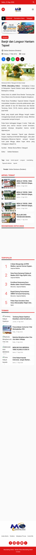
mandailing (30, 160)
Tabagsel (29, 18)
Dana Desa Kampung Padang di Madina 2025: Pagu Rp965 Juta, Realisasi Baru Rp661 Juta (21, 275)
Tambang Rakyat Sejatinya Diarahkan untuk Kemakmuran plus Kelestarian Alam (22, 319)
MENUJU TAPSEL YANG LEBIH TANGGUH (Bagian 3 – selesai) (25, 183)
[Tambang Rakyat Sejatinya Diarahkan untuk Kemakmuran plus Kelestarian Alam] (7, 319)
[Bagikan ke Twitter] (8, 59)
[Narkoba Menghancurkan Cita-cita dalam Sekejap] (7, 340)
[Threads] (18, 543)
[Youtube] (22, 543)
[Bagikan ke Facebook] (4, 59)
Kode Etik (30, 536)
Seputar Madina (15, 268)
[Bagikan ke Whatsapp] (13, 59)
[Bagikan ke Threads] (22, 59)
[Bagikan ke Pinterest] (18, 59)
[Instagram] (14, 543)
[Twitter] (25, 543)
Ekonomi (13, 286)
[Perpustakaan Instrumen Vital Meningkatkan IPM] (7, 329)
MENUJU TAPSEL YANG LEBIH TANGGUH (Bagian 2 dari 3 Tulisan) (25, 194)
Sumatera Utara (19, 18)
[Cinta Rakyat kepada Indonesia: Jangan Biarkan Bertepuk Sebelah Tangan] (7, 360)
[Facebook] (10, 543)
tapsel (15, 163)
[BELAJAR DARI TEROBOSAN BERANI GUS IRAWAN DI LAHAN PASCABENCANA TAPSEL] (9, 218)
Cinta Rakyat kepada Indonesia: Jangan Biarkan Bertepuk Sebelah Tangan (21, 360)
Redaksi (12, 536)
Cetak (23, 54)
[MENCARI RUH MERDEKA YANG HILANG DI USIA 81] (7, 350)
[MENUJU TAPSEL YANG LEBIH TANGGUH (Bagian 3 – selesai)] (9, 184)
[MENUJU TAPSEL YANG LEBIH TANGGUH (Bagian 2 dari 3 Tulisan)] (9, 195)
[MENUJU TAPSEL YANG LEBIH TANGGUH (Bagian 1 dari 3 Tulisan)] (9, 207)
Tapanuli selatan (7, 163)
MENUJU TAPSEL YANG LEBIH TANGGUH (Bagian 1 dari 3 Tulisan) (25, 206)
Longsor (22, 160)
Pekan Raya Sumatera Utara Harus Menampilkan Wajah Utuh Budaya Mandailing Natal (21, 303)
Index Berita (5, 536)
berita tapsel (14, 160)
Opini (12, 305)
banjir (7, 160)
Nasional (9, 18)
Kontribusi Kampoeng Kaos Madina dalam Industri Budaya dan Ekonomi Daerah (20, 284)
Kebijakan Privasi (21, 536)
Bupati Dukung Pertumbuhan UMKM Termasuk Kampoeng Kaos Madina (20, 294)
